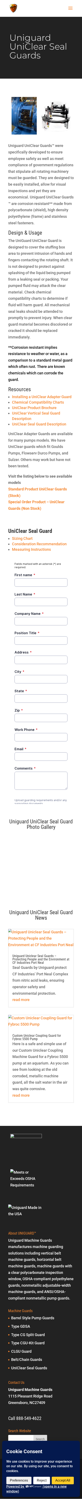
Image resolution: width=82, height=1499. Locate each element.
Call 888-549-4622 (24, 1418)
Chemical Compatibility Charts (38, 402)
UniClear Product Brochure (34, 407)
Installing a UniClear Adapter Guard (41, 397)
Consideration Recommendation (39, 544)
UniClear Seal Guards (29, 1368)
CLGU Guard (21, 1351)
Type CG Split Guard (28, 1335)
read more (21, 999)
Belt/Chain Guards (26, 1359)
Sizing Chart (22, 538)
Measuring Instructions (31, 549)
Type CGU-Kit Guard (28, 1343)
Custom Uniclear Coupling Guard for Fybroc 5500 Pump (36, 1037)
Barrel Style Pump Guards (32, 1318)
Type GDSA (20, 1326)
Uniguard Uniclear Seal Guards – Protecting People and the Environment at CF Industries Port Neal (40, 959)
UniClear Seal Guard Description (39, 424)
